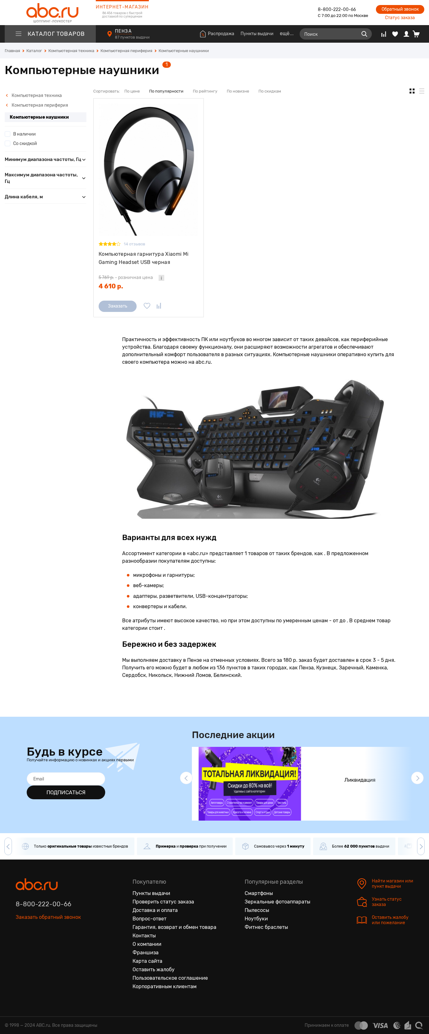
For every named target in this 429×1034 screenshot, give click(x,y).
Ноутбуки (256, 919)
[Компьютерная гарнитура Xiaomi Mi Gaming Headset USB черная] (148, 170)
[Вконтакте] (21, 946)
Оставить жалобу (154, 969)
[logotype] (50, 12)
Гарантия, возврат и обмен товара (174, 927)
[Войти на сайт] (406, 34)
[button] (186, 778)
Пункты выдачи (257, 33)
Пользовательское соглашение (170, 978)
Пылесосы (257, 910)
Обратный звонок (400, 9)
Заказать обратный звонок (48, 917)
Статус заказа (400, 17)
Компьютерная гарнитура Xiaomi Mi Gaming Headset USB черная (143, 258)
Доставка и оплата (155, 910)
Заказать (117, 306)
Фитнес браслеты (266, 927)
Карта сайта (147, 961)
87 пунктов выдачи (132, 37)
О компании (147, 944)
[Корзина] (418, 34)
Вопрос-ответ (149, 919)
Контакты (144, 936)
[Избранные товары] (395, 34)
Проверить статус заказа (163, 902)
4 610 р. (111, 286)
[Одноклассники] (34, 946)
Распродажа (221, 33)
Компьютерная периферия (39, 105)
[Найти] (364, 34)
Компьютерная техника (36, 95)
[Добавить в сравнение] (159, 306)
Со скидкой (25, 143)
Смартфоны (259, 893)
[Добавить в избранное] (147, 306)
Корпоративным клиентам (165, 986)
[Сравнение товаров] (383, 34)
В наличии (24, 134)
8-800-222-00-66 (337, 9)
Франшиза (146, 953)
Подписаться (65, 792)
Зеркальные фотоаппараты (277, 902)
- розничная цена (126, 277)
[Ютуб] (47, 946)
